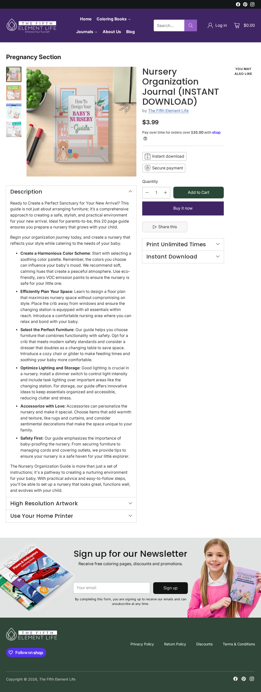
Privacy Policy (142, 644)
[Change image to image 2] (13, 92)
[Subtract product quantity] (147, 192)
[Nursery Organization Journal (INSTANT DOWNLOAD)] (81, 122)
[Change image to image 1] (13, 74)
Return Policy (175, 644)
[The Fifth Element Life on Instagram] (252, 5)
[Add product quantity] (165, 192)
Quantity (150, 181)
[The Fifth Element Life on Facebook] (238, 5)
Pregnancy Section (33, 57)
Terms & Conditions (239, 644)
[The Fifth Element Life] (31, 25)
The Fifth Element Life (168, 110)
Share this (167, 226)
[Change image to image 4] (13, 129)
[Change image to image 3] (13, 111)
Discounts (204, 644)
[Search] (190, 25)
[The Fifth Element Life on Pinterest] (245, 5)
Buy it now (183, 208)
